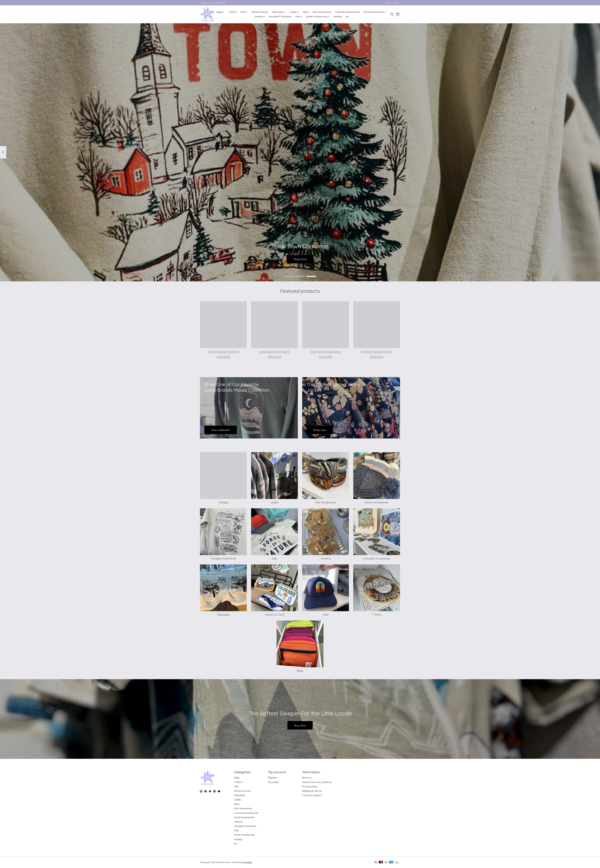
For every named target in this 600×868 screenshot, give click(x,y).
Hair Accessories (322, 11)
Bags (300, 670)
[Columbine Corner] (207, 14)
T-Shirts (232, 11)
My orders (273, 782)
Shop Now (300, 259)
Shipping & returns (312, 790)
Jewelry (325, 558)
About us (307, 777)
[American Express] (391, 862)
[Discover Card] (396, 862)
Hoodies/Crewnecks (280, 16)
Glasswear (223, 614)
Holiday (338, 16)
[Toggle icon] (391, 14)
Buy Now (300, 725)
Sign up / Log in (392, 3)
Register (272, 777)
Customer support (312, 795)
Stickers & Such (260, 11)
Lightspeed (247, 862)
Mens (306, 11)
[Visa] (386, 862)
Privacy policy (309, 786)
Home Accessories (244, 817)
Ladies (274, 502)
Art (347, 16)
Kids (274, 558)
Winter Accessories (376, 502)
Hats (325, 614)
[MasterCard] (381, 862)
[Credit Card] (376, 862)
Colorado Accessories (347, 11)
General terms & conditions (317, 782)
